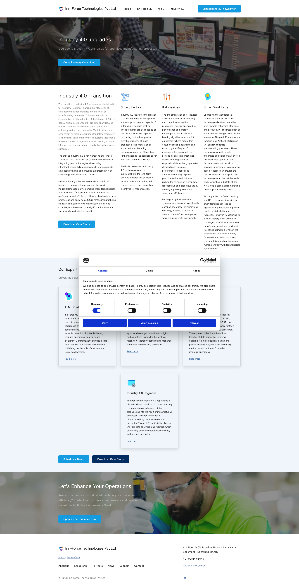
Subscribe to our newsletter (219, 8)
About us (63, 565)
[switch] (132, 310)
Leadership (81, 565)
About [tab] (196, 270)
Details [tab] (149, 270)
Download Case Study (76, 224)
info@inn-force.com (194, 565)
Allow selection (149, 323)
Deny (105, 323)
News (111, 565)
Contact (139, 565)
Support (124, 565)
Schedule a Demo (73, 459)
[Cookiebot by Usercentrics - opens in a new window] (202, 260)
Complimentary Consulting (79, 62)
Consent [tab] (102, 270)
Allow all (194, 323)
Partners (98, 565)
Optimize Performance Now (79, 519)
